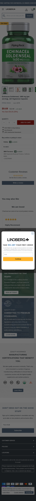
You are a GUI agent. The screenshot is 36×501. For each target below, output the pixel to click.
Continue (18, 259)
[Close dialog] (32, 233)
